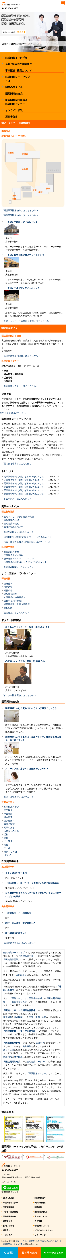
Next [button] (61, 1118)
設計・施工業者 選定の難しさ (20, 923)
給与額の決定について (16, 933)
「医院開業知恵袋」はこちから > (17, 797)
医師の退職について (13, 527)
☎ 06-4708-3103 (10, 8)
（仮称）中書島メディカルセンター (22, 222)
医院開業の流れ (11, 523)
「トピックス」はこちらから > (16, 499)
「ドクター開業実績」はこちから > (19, 695)
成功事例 (39, 1043)
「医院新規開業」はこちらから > (17, 532)
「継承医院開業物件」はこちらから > (20, 215)
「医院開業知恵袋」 (19, 1002)
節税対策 (8, 608)
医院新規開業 (40, 1203)
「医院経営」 (20, 975)
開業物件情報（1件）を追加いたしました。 (25, 476)
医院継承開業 (8, 1207)
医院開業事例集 (9, 1216)
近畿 (44, 1017)
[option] (12, 1129)
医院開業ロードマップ (14, 952)
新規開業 (7, 1017)
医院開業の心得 (11, 520)
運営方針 (6, 1230)
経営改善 (8, 590)
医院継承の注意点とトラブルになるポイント (25, 562)
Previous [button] (4, 1118)
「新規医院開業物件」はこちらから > (20, 210)
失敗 (12, 1050)
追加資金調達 (10, 594)
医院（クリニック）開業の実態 (19, 517)
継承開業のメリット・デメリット (20, 559)
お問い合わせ (8, 1226)
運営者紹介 (7, 1221)
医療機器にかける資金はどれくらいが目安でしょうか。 (32, 708)
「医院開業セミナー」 (37, 1073)
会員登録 (38, 1221)
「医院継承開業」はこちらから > (17, 567)
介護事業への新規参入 (14, 597)
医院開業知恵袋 (41, 1212)
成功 (5, 1050)
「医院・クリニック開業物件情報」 (27, 998)
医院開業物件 (40, 1198)
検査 (6, 845)
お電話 (10, 1252)
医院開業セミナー (10, 1203)
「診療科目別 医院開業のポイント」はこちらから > (26, 537)
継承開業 (18, 1017)
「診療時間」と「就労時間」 (19, 913)
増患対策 (8, 587)
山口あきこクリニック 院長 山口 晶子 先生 (27, 627)
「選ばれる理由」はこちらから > (17, 464)
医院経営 (38, 1207)
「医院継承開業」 (11, 959)
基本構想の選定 (11, 807)
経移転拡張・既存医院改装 (17, 604)
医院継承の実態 (11, 552)
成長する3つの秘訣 (13, 601)
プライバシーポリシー (44, 1230)
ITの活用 (8, 841)
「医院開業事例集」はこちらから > (19, 943)
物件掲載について (42, 1226)
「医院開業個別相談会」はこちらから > (21, 356)
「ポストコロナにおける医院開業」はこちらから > (26, 542)
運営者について (41, 1216)
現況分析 (8, 583)
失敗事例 (27, 1046)
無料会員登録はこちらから (13, 413)
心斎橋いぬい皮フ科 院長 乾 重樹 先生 (25, 661)
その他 (7, 848)
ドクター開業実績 (10, 1212)
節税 (6, 838)
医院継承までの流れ (13, 555)
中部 (37, 1017)
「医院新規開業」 (26, 956)
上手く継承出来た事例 (16, 873)
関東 (31, 1017)
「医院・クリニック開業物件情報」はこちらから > (26, 321)
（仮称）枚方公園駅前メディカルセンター (25, 255)
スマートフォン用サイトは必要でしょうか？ (26, 769)
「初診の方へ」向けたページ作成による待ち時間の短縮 (32, 883)
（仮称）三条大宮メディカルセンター (23, 288)
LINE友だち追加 (54, 1252)
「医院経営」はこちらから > (15, 613)
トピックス (7, 1235)
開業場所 (8, 810)
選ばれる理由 (8, 1198)
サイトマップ (40, 1235)
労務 (6, 834)
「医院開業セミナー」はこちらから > (20, 386)
